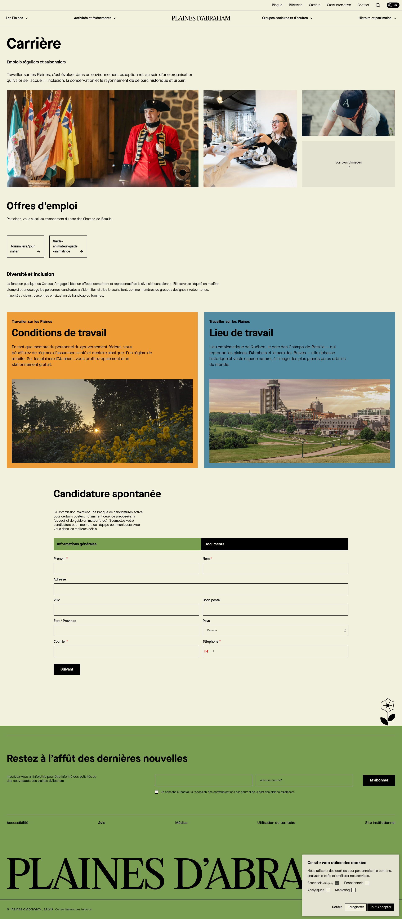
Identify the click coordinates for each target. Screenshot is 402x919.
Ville (57, 600)
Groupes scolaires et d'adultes (285, 18)
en (395, 5)
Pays (206, 621)
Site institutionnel (380, 823)
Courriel (61, 642)
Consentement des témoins (73, 909)
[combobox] (208, 651)
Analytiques (316, 890)
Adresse (60, 580)
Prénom (61, 559)
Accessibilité (17, 823)
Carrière (314, 5)
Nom (207, 559)
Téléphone (212, 642)
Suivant (67, 669)
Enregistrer (356, 907)
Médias (181, 823)
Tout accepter (380, 907)
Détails (337, 907)
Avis (101, 823)
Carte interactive (339, 5)
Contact (363, 5)
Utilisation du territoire (276, 823)
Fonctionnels (353, 883)
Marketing (342, 890)
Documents (214, 544)
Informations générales (77, 544)
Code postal (211, 600)
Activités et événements (92, 18)
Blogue (277, 5)
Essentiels (321, 883)
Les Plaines (14, 18)
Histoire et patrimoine (375, 18)
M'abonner (379, 780)
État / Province (65, 621)
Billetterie (295, 5)
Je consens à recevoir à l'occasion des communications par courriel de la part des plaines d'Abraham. (228, 792)
